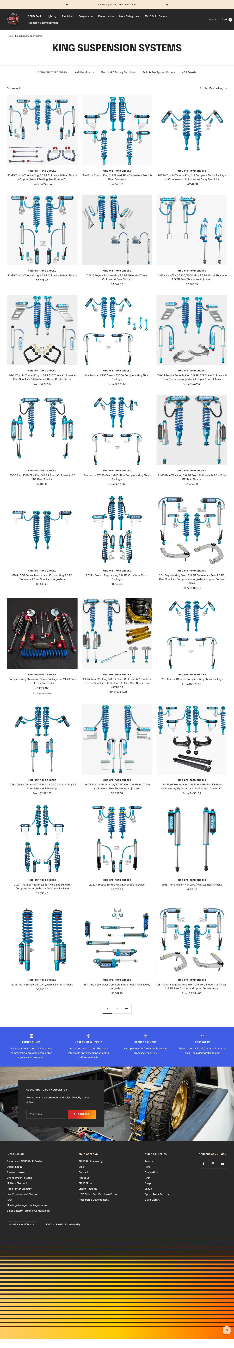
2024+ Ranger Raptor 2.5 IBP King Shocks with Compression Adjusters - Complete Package (42, 886)
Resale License (15, 1172)
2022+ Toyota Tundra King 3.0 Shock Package (117, 884)
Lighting (52, 16)
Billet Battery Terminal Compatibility (28, 1210)
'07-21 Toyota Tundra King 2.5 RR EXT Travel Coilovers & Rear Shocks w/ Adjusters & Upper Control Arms (42, 377)
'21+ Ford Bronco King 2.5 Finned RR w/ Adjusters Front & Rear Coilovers (117, 177)
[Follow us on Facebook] (203, 1164)
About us (84, 1177)
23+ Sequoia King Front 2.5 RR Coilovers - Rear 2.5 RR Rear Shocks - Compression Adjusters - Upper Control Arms (192, 579)
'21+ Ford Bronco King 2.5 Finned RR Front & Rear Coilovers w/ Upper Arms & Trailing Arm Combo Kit (191, 786)
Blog (81, 1166)
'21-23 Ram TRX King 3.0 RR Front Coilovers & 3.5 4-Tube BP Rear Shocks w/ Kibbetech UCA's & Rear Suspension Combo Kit (117, 683)
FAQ (9, 1199)
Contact (83, 1172)
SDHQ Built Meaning (91, 1161)
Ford (147, 1166)
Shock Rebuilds (88, 1188)
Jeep (148, 1183)
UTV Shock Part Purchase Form (98, 1194)
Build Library (152, 1199)
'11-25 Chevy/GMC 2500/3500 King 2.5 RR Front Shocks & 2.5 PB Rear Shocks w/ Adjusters (192, 277)
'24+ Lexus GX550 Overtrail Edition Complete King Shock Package (117, 477)
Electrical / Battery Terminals (118, 72)
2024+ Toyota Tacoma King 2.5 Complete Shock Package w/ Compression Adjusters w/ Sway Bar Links (192, 177)
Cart (226, 19)
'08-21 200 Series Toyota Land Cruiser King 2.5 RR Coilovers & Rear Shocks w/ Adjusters (42, 577)
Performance (106, 16)
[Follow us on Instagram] (213, 1164)
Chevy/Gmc (151, 1172)
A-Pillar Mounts (84, 72)
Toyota (149, 1161)
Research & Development (43, 22)
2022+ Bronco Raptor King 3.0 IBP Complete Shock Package (117, 577)
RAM (147, 1177)
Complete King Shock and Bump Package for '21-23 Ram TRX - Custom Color (42, 681)
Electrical (67, 16)
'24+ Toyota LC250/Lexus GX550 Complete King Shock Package (117, 377)
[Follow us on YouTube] (222, 1164)
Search (212, 19)
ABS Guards (189, 72)
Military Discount (17, 1183)
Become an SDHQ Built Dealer (24, 1161)
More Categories (129, 16)
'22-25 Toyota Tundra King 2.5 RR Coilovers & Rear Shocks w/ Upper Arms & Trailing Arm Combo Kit (42, 177)
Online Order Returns (19, 1177)
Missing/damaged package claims (27, 1205)
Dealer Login (14, 1166)
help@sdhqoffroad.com (206, 1053)
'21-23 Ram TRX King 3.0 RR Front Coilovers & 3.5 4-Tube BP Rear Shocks (191, 477)
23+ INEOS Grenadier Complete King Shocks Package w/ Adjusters (116, 986)
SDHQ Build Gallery (155, 16)
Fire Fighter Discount (19, 1188)
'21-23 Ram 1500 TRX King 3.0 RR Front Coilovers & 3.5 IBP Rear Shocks (42, 477)
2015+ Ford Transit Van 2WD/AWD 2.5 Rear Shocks (192, 884)
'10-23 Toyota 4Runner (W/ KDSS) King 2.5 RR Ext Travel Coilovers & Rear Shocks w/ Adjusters (117, 786)
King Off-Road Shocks (42, 171)
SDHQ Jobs (85, 1183)
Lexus (148, 1188)
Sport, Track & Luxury (158, 1194)
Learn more (130, 4)
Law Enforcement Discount (23, 1194)
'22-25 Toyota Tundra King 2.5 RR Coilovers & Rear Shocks (42, 275)
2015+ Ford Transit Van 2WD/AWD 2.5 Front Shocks (42, 984)
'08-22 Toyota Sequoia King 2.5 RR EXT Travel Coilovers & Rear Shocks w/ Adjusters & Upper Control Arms (192, 377)
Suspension (86, 16)
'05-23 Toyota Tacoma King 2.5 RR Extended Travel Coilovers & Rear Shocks (116, 277)
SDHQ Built (34, 16)
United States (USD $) (20, 1224)
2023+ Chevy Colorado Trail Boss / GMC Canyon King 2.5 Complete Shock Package (42, 786)
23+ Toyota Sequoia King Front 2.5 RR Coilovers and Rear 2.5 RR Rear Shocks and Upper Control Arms (191, 986)
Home (10, 36)
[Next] (126, 1008)
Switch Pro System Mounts (159, 72)
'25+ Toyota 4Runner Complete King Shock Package (192, 679)
